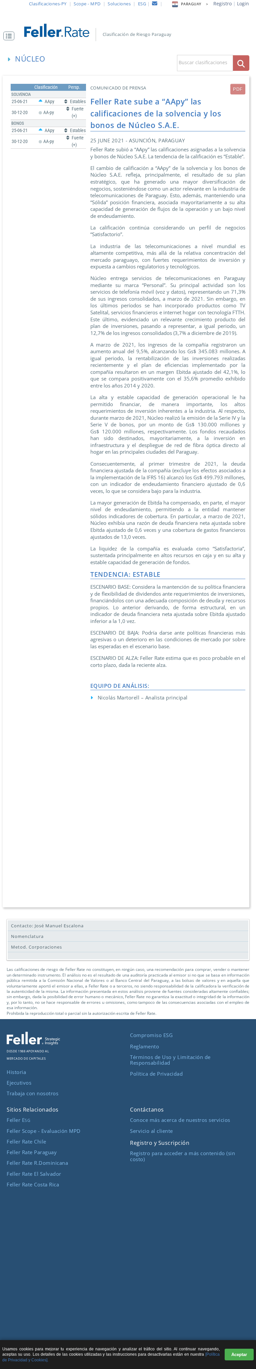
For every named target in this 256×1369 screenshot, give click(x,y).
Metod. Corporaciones (36, 947)
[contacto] (155, 4)
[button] (10, 36)
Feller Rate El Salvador (34, 1173)
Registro (222, 3)
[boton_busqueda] (241, 63)
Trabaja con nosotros (32, 1093)
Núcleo (30, 59)
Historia (16, 1072)
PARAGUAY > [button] (194, 4)
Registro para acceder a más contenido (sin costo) (182, 1156)
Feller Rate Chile (26, 1141)
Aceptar (239, 1354)
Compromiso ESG (151, 1035)
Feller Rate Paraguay (32, 1152)
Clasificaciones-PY (48, 4)
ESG (142, 4)
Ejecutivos (19, 1082)
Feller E (18, 1120)
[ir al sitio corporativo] (33, 1043)
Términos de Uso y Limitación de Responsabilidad (170, 1060)
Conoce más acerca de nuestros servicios (180, 1120)
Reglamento (144, 1046)
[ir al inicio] (60, 29)
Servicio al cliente (151, 1131)
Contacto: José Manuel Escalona (47, 926)
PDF (238, 89)
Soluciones (119, 4)
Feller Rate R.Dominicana (37, 1162)
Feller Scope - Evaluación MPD (44, 1131)
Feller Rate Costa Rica (33, 1184)
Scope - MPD (87, 4)
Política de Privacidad (156, 1073)
